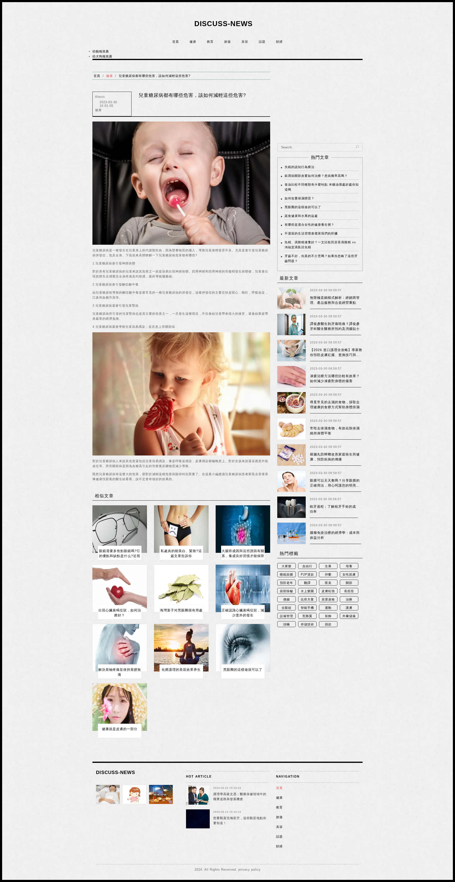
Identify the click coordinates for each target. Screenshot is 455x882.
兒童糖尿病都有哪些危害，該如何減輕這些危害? (154, 76)
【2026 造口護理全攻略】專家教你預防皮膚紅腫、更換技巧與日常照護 (336, 355)
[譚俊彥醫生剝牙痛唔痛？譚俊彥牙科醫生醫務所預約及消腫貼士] (291, 324)
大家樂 (286, 566)
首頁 (175, 41)
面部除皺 (286, 591)
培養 (349, 566)
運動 (328, 608)
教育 (210, 41)
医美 (328, 583)
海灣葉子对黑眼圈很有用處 (181, 610)
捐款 (328, 624)
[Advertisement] (320, 105)
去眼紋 (286, 608)
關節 (349, 583)
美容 (244, 41)
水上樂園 (307, 591)
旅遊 (227, 41)
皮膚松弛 (328, 591)
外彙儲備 (349, 616)
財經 (279, 41)
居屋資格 (328, 599)
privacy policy (249, 869)
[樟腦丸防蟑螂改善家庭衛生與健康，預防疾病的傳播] (291, 455)
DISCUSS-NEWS (223, 24)
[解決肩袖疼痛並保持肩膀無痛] (119, 647)
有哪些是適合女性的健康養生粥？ (309, 224)
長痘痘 (349, 591)
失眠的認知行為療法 (299, 167)
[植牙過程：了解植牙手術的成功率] (291, 507)
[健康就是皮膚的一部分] (119, 707)
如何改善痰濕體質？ (299, 198)
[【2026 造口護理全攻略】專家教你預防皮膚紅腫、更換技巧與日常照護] (291, 350)
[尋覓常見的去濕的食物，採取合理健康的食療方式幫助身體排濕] (291, 402)
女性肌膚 (349, 574)
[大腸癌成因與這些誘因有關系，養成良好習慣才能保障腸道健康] (243, 529)
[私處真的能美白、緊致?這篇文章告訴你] (181, 529)
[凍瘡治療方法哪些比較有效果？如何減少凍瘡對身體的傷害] (291, 376)
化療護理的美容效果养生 (181, 669)
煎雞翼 (307, 616)
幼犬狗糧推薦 (102, 56)
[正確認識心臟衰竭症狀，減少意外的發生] (243, 588)
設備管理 (286, 616)
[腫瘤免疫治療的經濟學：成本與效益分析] (291, 533)
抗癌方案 (307, 599)
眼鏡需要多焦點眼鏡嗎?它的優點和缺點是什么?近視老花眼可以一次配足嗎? (119, 556)
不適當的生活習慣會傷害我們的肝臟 (311, 233)
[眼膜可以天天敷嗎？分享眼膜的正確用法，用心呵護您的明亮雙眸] (291, 481)
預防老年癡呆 (286, 583)
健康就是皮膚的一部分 (119, 729)
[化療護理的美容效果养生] (181, 647)
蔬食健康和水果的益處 (301, 216)
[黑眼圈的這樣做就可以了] (243, 647)
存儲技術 (307, 624)
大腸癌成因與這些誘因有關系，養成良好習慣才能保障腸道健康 (243, 556)
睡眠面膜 (286, 574)
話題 (262, 41)
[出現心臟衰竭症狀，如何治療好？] (119, 588)
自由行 (307, 566)
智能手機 (307, 608)
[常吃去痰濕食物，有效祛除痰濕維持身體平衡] (291, 429)
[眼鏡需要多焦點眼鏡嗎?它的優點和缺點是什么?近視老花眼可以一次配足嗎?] (119, 529)
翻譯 (307, 583)
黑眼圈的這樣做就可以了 (242, 669)
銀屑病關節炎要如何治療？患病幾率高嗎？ (316, 176)
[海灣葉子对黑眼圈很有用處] (181, 588)
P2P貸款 (307, 574)
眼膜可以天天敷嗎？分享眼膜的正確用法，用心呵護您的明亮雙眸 (335, 485)
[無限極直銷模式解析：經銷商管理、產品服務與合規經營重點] (291, 298)
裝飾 (328, 616)
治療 (349, 599)
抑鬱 (328, 574)
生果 (328, 566)
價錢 (286, 599)
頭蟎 (286, 624)
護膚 (349, 608)
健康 (193, 41)
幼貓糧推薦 (100, 51)
